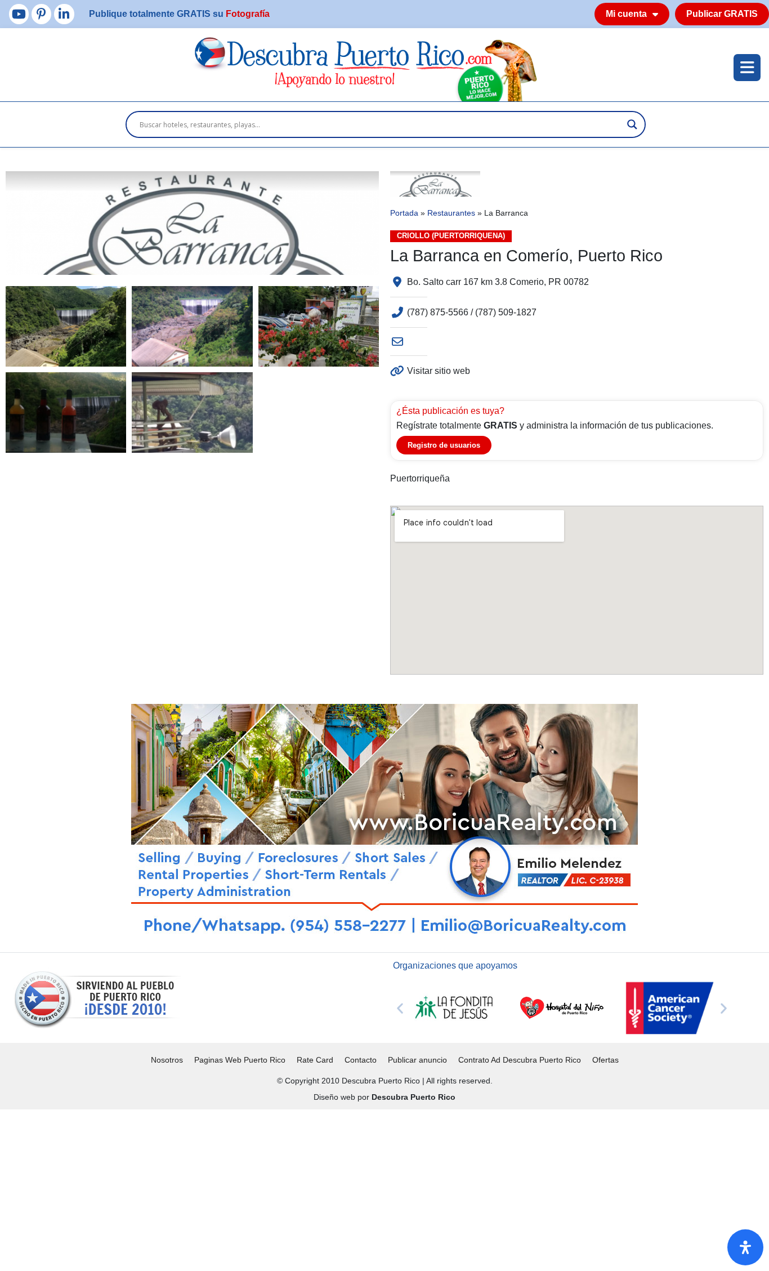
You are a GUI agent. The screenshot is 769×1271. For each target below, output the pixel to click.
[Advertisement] (338, 1188)
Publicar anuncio (417, 1059)
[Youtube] (19, 14)
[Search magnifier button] (632, 124)
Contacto (361, 1059)
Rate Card (315, 1059)
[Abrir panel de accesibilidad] (745, 1247)
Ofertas (605, 1059)
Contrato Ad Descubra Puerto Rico (519, 1059)
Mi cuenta (626, 14)
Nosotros (167, 1059)
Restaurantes (451, 213)
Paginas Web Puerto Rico (239, 1059)
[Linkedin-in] (64, 14)
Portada (404, 213)
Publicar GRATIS (722, 14)
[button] (400, 1008)
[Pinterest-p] (41, 14)
